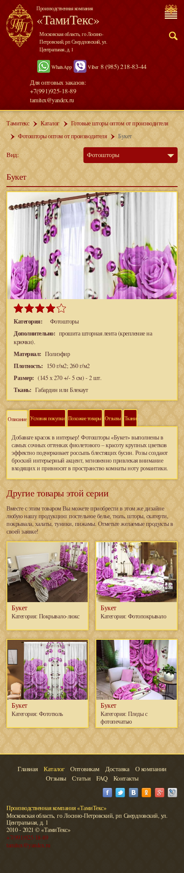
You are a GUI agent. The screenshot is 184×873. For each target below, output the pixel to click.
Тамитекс (17, 123)
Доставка (117, 768)
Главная (28, 768)
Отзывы (113, 418)
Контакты (126, 778)
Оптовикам (85, 768)
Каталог (50, 123)
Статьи (81, 778)
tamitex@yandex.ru (52, 100)
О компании (150, 768)
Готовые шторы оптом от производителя (119, 123)
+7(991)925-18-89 (27, 837)
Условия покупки (47, 418)
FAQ (102, 778)
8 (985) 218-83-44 (124, 66)
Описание (17, 419)
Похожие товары (84, 418)
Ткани (131, 418)
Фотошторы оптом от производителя (62, 136)
